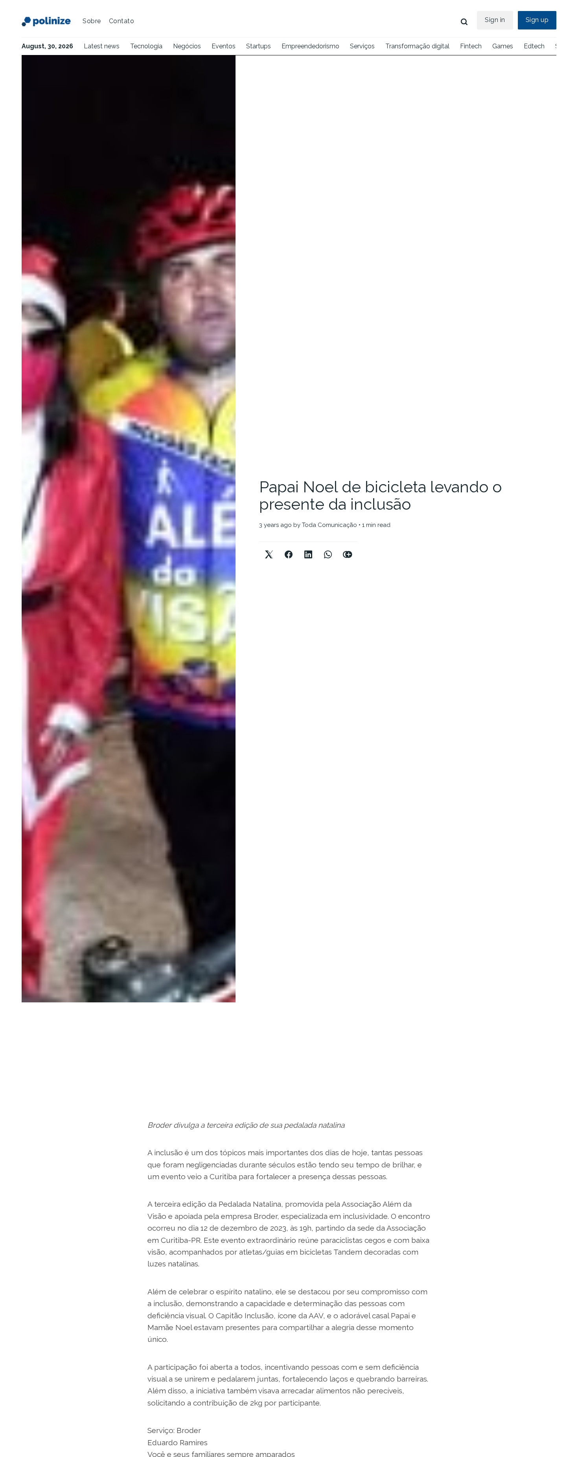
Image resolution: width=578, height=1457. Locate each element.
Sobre (92, 21)
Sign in (495, 20)
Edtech (534, 46)
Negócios (187, 46)
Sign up (537, 20)
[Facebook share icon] (288, 547)
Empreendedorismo (310, 46)
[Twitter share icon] (269, 547)
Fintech (471, 46)
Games (502, 46)
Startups (258, 46)
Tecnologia (146, 46)
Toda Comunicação (329, 524)
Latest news (102, 46)
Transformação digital (417, 46)
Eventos (224, 46)
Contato (121, 21)
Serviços (362, 46)
